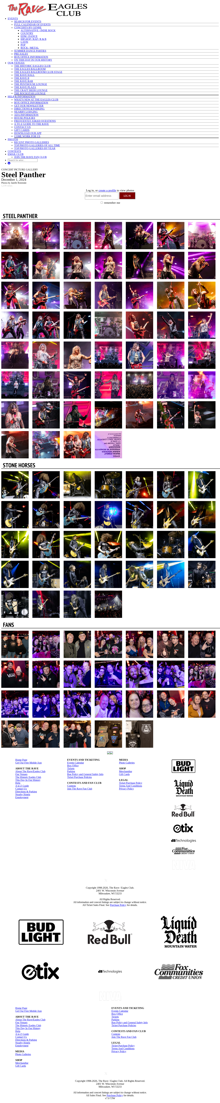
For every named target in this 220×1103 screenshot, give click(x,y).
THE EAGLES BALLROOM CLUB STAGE (38, 72)
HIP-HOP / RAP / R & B (33, 39)
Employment (21, 797)
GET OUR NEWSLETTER (28, 105)
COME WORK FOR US (27, 136)
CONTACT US (22, 127)
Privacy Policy (126, 788)
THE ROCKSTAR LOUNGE (30, 93)
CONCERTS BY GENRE (28, 27)
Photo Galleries (127, 762)
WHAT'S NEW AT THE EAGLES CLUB (36, 99)
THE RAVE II (21, 78)
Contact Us (21, 788)
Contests (71, 785)
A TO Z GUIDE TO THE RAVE (31, 124)
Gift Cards (124, 774)
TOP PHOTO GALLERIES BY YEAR (34, 148)
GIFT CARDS (21, 130)
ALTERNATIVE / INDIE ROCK (38, 30)
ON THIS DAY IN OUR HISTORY (33, 60)
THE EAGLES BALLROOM (30, 69)
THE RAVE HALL (24, 75)
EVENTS (13, 18)
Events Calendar (75, 762)
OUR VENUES (16, 62)
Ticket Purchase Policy (130, 783)
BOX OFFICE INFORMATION (31, 57)
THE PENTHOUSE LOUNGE (30, 84)
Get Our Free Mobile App (28, 762)
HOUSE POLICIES (24, 118)
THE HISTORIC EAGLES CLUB (32, 66)
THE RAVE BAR (23, 81)
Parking (71, 771)
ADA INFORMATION (26, 114)
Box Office (73, 765)
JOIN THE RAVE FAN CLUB (30, 157)
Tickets (70, 768)
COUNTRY (27, 33)
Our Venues (21, 774)
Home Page (21, 759)
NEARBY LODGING (26, 111)
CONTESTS (14, 151)
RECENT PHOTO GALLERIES (31, 142)
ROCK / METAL (30, 47)
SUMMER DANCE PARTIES (30, 50)
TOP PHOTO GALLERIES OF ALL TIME (37, 145)
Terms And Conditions (130, 785)
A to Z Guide (22, 785)
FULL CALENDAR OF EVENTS (32, 24)
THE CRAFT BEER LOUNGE (31, 90)
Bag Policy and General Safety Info (85, 774)
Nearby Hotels (22, 794)
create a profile (107, 190)
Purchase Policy (118, 905)
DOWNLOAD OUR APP (27, 133)
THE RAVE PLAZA (25, 87)
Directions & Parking (26, 791)
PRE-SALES (21, 53)
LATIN (24, 42)
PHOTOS (13, 139)
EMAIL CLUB (16, 154)
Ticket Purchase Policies (79, 777)
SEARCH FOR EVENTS (27, 21)
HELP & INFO (21, 96)
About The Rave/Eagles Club (30, 771)
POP (23, 44)
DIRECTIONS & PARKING (29, 108)
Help (17, 783)
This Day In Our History (27, 780)
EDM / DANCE (29, 36)
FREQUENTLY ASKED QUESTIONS (35, 121)
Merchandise (125, 771)
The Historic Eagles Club (28, 777)
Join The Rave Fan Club (79, 788)
